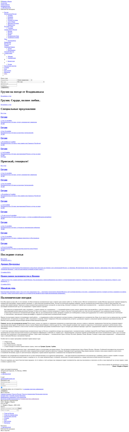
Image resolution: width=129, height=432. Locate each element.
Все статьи (4, 258)
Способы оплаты (14, 395)
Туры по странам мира (28, 394)
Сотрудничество (21, 397)
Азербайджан (12, 58)
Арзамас (10, 15)
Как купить (7, 70)
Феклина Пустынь (13, 23)
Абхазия (10, 56)
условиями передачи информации (33, 389)
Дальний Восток (9, 51)
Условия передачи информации (29, 399)
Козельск (10, 18)
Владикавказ (11, 50)
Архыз (10, 48)
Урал (5, 39)
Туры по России (16, 394)
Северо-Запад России (10, 29)
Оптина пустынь (13, 20)
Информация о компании (8, 397)
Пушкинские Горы (13, 36)
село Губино (11, 21)
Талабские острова (13, 37)
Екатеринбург (12, 40)
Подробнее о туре (6, 96)
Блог (5, 69)
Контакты (7, 72)
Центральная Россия (10, 14)
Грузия (10, 64)
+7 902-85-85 (6, 7)
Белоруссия (11, 61)
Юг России (7, 44)
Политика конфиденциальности (10, 399)
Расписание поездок (10, 66)
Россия (6, 12)
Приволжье (7, 42)
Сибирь (6, 45)
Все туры (3, 113)
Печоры (10, 33)
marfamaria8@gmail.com (8, 378)
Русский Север (8, 26)
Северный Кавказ (9, 47)
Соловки (10, 28)
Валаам (10, 31)
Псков (9, 34)
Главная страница (6, 394)
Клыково (10, 17)
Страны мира (8, 53)
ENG (5, 73)
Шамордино (11, 25)
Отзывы (6, 67)
